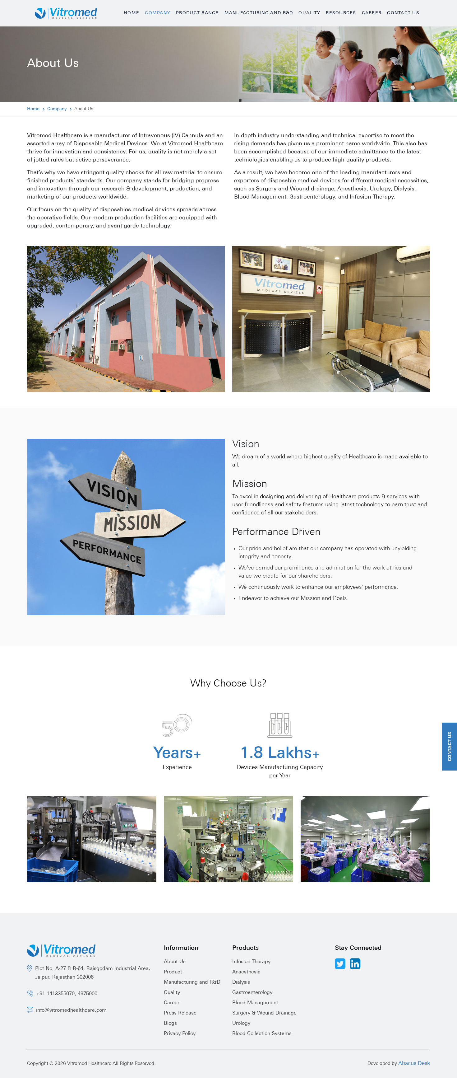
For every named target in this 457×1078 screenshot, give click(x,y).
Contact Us (403, 13)
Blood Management (255, 1003)
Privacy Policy (180, 1033)
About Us (175, 961)
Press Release (180, 1013)
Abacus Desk (414, 1063)
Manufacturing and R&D (258, 13)
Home (131, 13)
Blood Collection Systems (262, 1033)
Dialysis (241, 982)
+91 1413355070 (55, 993)
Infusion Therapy (251, 961)
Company (157, 13)
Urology (241, 1023)
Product (173, 972)
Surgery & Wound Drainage (264, 1013)
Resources (341, 13)
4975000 (87, 993)
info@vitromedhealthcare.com (71, 1010)
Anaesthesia (246, 972)
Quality (309, 13)
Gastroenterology (252, 992)
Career (372, 13)
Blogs (170, 1023)
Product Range (197, 13)
